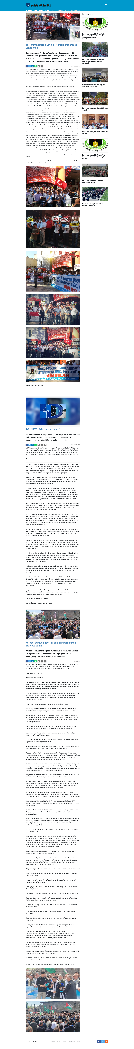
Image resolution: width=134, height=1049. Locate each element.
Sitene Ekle (79, 1041)
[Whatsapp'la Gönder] (35, 66)
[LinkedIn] (32, 66)
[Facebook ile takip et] (99, 1041)
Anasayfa (53, 1041)
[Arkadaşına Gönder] (39, 66)
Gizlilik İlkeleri (71, 1041)
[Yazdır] (42, 66)
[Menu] (101, 4)
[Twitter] (29, 66)
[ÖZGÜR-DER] (39, 4)
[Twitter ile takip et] (103, 1041)
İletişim (64, 1041)
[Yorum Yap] (45, 445)
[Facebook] (27, 66)
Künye (59, 1041)
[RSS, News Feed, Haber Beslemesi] (106, 1041)
